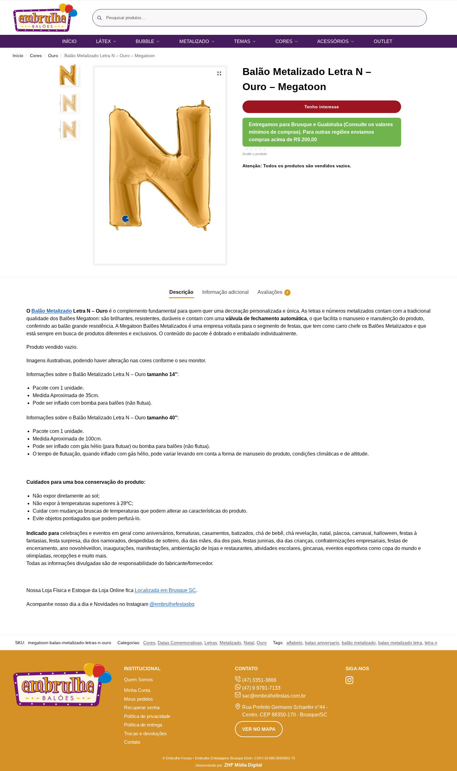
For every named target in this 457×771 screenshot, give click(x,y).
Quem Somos (138, 679)
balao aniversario (322, 642)
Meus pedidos (138, 699)
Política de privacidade (147, 716)
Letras (210, 642)
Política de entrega (143, 724)
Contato (132, 742)
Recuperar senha (142, 707)
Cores (36, 55)
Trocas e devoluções (145, 733)
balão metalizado (359, 642)
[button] (219, 73)
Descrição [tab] (181, 292)
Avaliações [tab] (273, 292)
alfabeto (294, 642)
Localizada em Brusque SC (165, 590)
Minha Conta (137, 690)
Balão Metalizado (51, 311)
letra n (431, 642)
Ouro (53, 55)
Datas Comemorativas (180, 642)
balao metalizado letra (400, 642)
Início (18, 55)
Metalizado (230, 642)
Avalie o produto (254, 154)
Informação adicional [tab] (225, 292)
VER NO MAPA (258, 729)
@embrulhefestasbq (172, 604)
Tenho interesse (321, 106)
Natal (249, 642)
